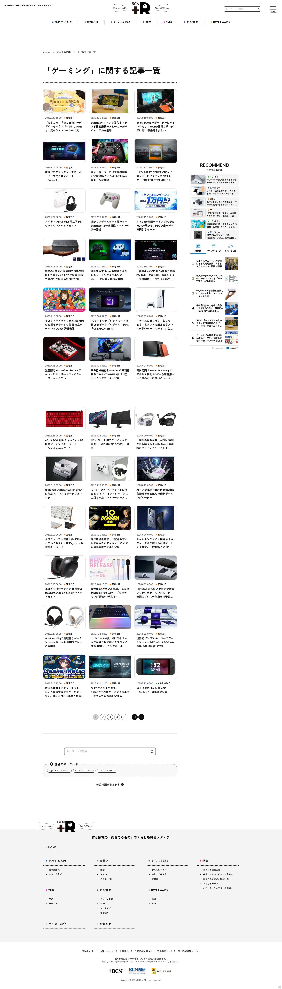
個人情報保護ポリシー (189, 951)
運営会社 (86, 951)
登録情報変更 (141, 951)
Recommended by (219, 348)
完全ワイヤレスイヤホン (59, 770)
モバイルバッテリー (107, 770)
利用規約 (124, 951)
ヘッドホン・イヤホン (84, 770)
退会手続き (163, 951)
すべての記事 (63, 52)
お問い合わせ (107, 951)
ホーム (46, 52)
